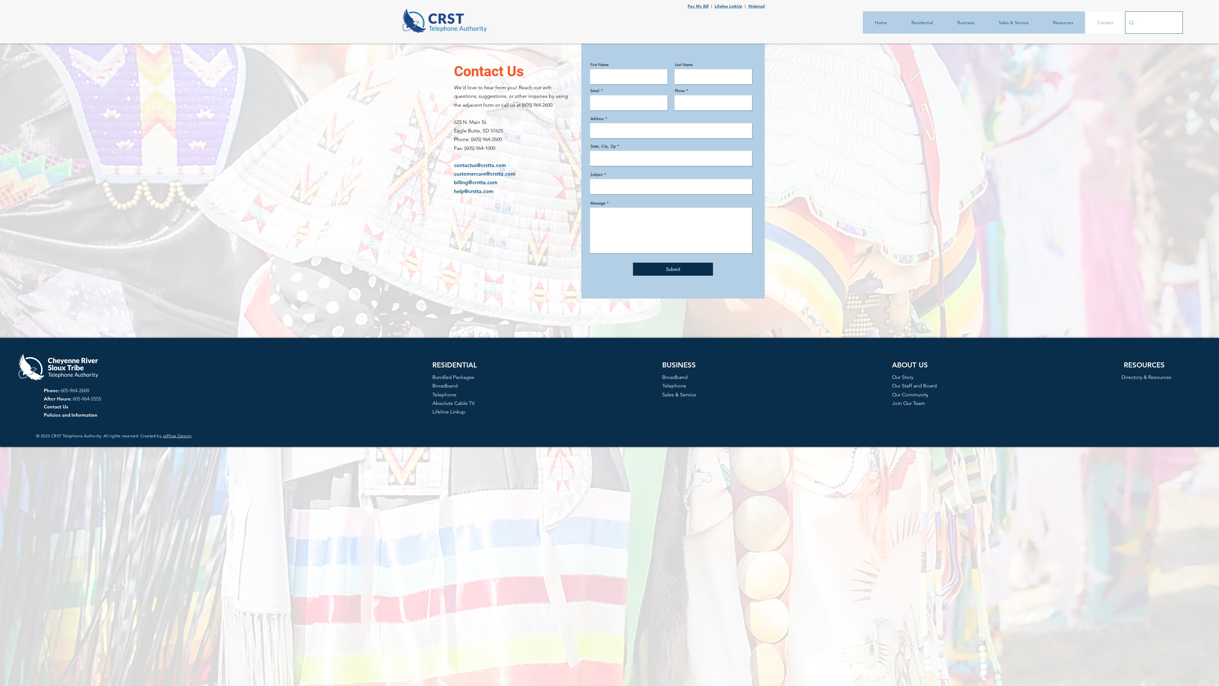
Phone (680, 91)
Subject (596, 175)
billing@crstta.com (475, 182)
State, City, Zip (603, 146)
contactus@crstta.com (480, 165)
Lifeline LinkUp (728, 6)
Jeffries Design (177, 436)
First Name (599, 65)
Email (594, 91)
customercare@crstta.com (484, 174)
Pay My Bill (698, 6)
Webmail (756, 6)
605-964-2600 (75, 390)
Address (597, 119)
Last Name (684, 65)
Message (597, 203)
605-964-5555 (87, 399)
